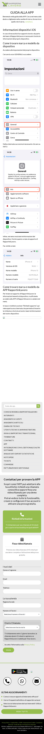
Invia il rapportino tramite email (20, 433)
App (5, 444)
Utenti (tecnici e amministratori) (19, 430)
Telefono (6, 588)
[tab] (22, 521)
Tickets (7, 461)
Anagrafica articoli (13, 423)
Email (5, 579)
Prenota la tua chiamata (29, 724)
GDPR (20, 722)
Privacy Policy (29, 645)
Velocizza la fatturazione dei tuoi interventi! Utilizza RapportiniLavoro (22, 704)
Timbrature (9, 437)
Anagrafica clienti (13, 419)
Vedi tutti (22, 711)
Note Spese (9, 457)
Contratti (9, 440)
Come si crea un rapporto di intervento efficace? (20, 697)
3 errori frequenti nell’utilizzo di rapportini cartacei (21, 700)
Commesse (8, 464)
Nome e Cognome (9, 570)
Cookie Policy (14, 722)
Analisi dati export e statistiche (19, 454)
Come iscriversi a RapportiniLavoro (20, 412)
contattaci (28, 22)
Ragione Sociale (8, 602)
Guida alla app (18, 724)
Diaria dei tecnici (12, 426)
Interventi (9, 415)
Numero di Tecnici (9, 611)
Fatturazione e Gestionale (16, 468)
